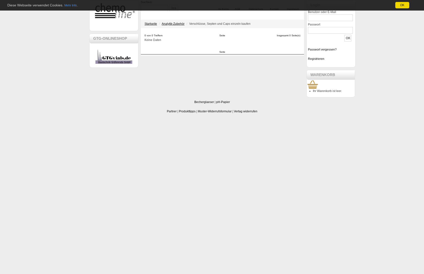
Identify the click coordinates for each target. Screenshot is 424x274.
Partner (172, 111)
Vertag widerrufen (245, 111)
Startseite (151, 24)
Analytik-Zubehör (173, 24)
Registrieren (316, 59)
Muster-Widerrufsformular (215, 111)
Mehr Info (70, 5)
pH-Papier (223, 102)
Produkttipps (187, 111)
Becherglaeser (204, 102)
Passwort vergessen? (322, 49)
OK (402, 5)
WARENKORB (322, 75)
